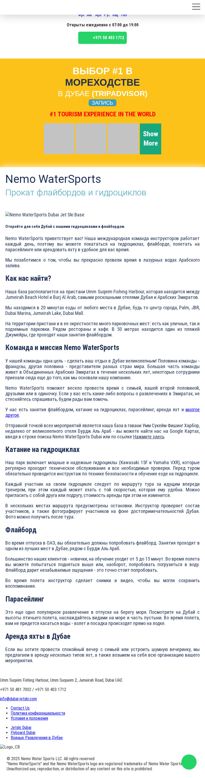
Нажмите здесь (148, 436)
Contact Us (20, 708)
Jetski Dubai (21, 727)
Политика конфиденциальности (38, 713)
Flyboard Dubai (23, 732)
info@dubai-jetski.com (18, 698)
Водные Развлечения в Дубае (37, 737)
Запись (102, 103)
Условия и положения (29, 718)
